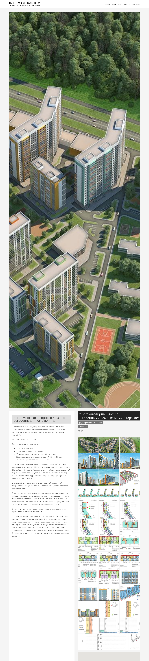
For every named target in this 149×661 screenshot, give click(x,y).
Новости (127, 4)
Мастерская (117, 4)
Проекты (106, 4)
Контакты (136, 4)
